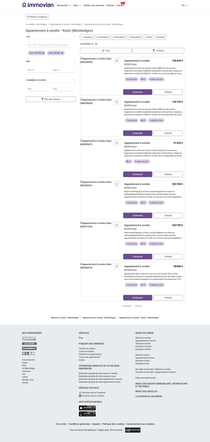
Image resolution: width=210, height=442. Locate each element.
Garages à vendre (143, 349)
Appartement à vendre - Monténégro (99, 317)
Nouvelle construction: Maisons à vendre (153, 369)
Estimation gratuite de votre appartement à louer (100, 382)
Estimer (110, 5)
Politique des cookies (113, 424)
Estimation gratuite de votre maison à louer (97, 376)
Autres (82, 360)
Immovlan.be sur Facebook (93, 392)
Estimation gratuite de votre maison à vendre (98, 373)
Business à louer (142, 360)
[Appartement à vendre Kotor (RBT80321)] (100, 183)
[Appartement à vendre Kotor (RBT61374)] (100, 224)
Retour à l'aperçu (38, 16)
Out (23, 374)
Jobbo (25, 377)
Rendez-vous (28, 380)
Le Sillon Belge (28, 368)
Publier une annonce (94, 5)
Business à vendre (143, 346)
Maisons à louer (142, 355)
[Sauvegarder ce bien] (116, 61)
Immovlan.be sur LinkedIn (92, 396)
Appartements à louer (144, 358)
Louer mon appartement (89, 357)
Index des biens (144, 333)
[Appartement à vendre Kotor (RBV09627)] (100, 142)
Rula (24, 365)
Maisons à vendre (143, 338)
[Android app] (87, 407)
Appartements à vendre (145, 340)
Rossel (25, 382)
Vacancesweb (28, 360)
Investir (120, 5)
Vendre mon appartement (90, 354)
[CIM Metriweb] (132, 430)
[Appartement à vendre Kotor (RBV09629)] (100, 60)
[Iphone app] (87, 413)
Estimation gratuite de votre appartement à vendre (100, 379)
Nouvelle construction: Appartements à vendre (155, 372)
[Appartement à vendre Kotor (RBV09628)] (100, 101)
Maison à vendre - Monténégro (65, 317)
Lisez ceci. (103, 430)
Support (96, 424)
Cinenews (26, 371)
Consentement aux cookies (140, 424)
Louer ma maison (86, 351)
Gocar (25, 362)
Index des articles (146, 391)
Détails (168, 92)
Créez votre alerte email (145, 378)
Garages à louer (142, 363)
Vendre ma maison (87, 348)
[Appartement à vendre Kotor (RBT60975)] (100, 266)
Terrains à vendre (142, 343)
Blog (81, 338)
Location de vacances (148, 396)
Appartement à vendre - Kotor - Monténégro (139, 317)
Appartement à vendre (137, 60)
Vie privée (61, 424)
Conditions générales (79, 424)
